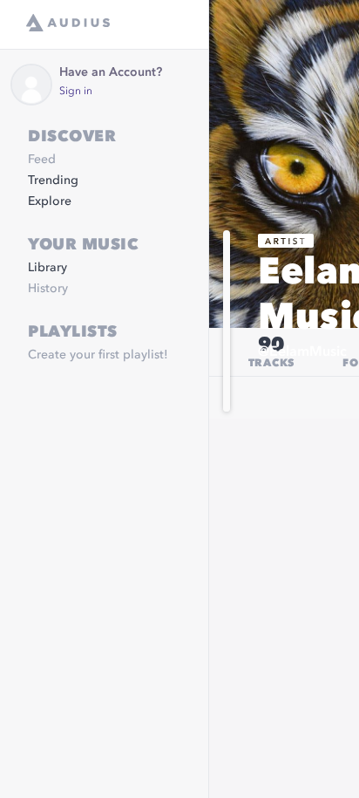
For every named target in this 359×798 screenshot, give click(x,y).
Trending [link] (53, 180)
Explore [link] (49, 201)
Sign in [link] (75, 91)
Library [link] (47, 268)
